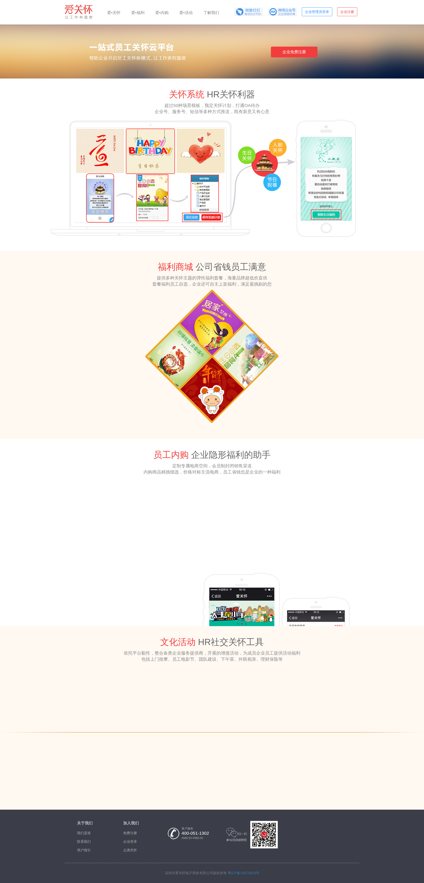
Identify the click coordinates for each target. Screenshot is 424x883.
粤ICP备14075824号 (243, 873)
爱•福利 (138, 13)
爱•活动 (186, 13)
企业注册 (347, 12)
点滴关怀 (130, 850)
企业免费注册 (294, 52)
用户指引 (84, 850)
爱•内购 (162, 13)
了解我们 (211, 13)
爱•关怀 (113, 13)
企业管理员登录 (317, 12)
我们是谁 (84, 833)
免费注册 (130, 833)
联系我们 (84, 841)
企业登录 (130, 841)
